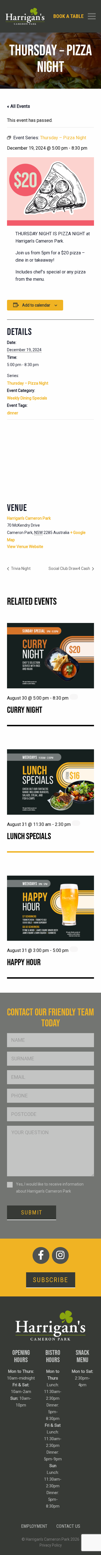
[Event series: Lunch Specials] (76, 823)
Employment (34, 1526)
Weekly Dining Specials (27, 398)
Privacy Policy (51, 1545)
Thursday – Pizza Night (27, 383)
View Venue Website (25, 546)
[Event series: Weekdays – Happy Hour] (74, 949)
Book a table (68, 16)
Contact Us (68, 1526)
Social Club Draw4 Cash (70, 568)
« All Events (18, 106)
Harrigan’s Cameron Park (29, 518)
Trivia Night (20, 568)
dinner (12, 413)
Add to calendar (36, 305)
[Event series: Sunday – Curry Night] (74, 696)
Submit (31, 1212)
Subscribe (50, 1280)
